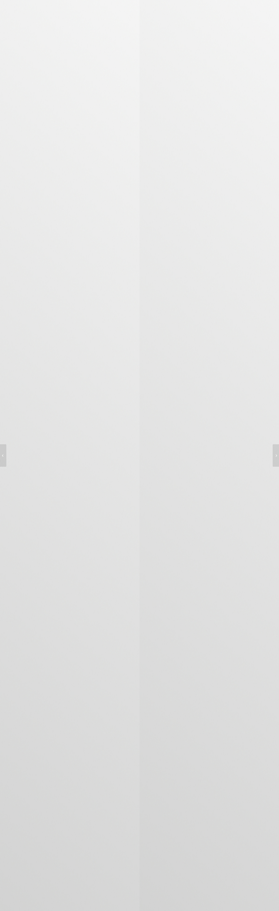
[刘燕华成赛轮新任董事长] (3, 455)
